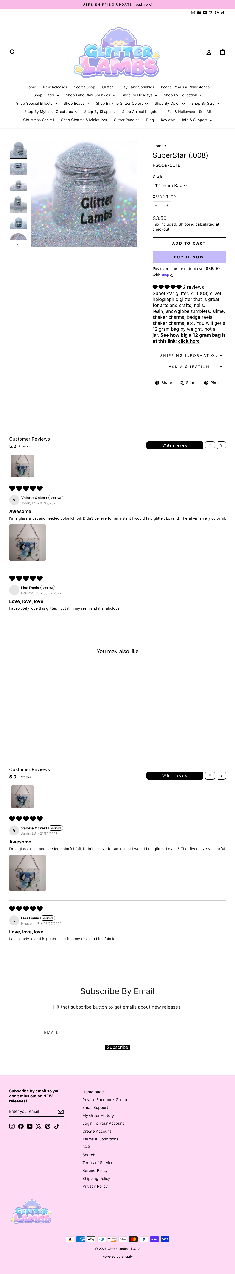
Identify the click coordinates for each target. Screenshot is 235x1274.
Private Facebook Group (104, 1099)
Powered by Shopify (117, 1256)
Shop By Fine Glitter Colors (120, 103)
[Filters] (210, 445)
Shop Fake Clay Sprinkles (88, 95)
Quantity (165, 196)
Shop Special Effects (34, 103)
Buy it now (189, 257)
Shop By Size (203, 103)
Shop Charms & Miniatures (84, 119)
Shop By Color (168, 103)
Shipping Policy (96, 1178)
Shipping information (189, 355)
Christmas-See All (38, 119)
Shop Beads (75, 103)
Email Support (95, 1107)
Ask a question (189, 366)
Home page (93, 1092)
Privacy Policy (95, 1186)
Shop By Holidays (138, 95)
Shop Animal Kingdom (141, 111)
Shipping (186, 224)
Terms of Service (97, 1162)
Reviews (168, 119)
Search (88, 1155)
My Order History (98, 1115)
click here (189, 341)
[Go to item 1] (22, 466)
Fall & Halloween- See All (189, 111)
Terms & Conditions (100, 1139)
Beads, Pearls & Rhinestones (185, 87)
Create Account (96, 1131)
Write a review (174, 445)
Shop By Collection (181, 95)
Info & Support (195, 119)
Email (51, 1032)
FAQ (86, 1147)
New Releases (55, 87)
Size (158, 176)
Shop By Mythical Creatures (49, 111)
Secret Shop (84, 87)
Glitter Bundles (126, 119)
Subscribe (117, 1047)
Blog (150, 119)
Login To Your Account (103, 1123)
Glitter (107, 87)
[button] (168, 287)
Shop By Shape (98, 111)
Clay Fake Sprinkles (137, 87)
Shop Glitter (45, 95)
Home (31, 87)
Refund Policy (95, 1170)
